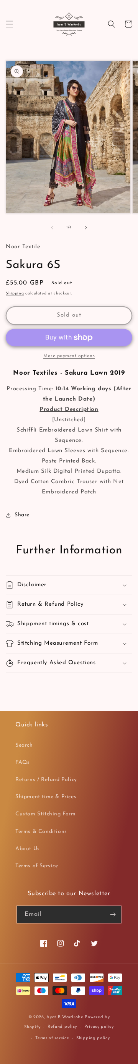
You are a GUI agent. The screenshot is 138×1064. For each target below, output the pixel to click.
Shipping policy (93, 1038)
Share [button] (22, 515)
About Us (27, 849)
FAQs (22, 762)
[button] (9, 24)
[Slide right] (85, 227)
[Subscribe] (112, 914)
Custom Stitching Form (45, 814)
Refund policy (62, 1027)
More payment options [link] (69, 356)
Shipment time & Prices (45, 797)
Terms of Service (36, 866)
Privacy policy (99, 1027)
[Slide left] (52, 227)
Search (24, 745)
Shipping (15, 293)
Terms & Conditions (41, 831)
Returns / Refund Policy (46, 780)
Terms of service (52, 1038)
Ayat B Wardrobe (65, 1017)
